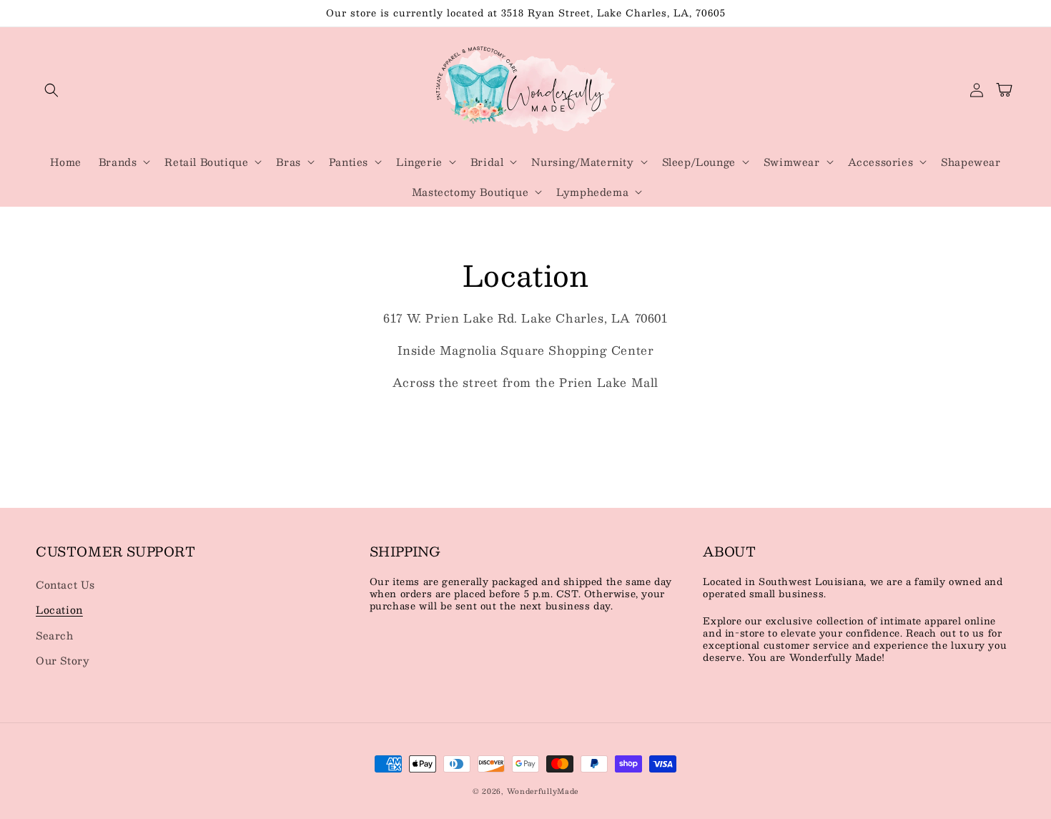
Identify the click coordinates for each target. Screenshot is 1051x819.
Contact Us (65, 584)
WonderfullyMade (543, 791)
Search (55, 635)
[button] (51, 90)
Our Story (62, 660)
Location (59, 609)
